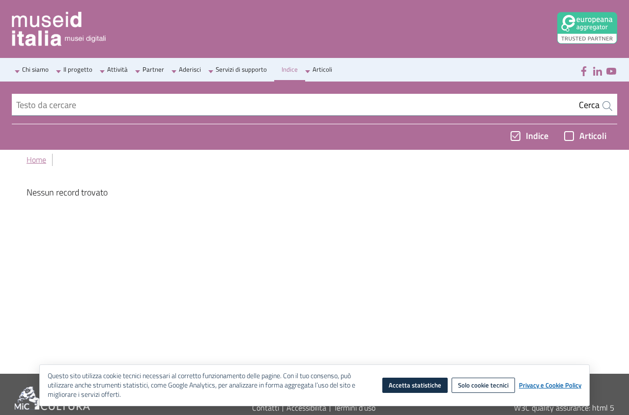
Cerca (590, 104)
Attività (117, 69)
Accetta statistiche (415, 385)
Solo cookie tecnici (483, 385)
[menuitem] (35, 70)
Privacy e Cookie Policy (550, 385)
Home (36, 160)
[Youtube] (611, 70)
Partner (153, 69)
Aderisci (190, 69)
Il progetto (77, 69)
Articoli (322, 69)
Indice (290, 69)
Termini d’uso (354, 408)
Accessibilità (306, 408)
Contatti (265, 408)
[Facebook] (584, 70)
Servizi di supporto (241, 69)
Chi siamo (35, 69)
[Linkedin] (597, 70)
